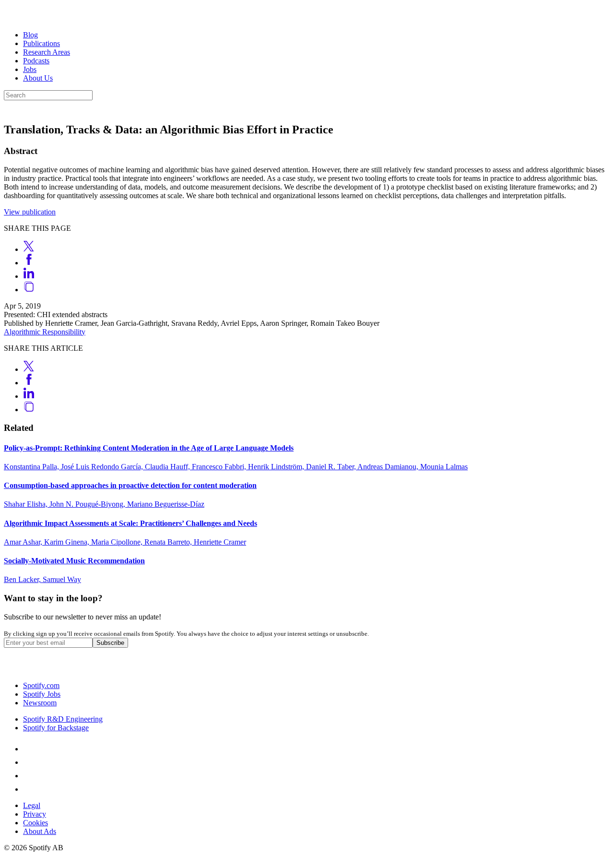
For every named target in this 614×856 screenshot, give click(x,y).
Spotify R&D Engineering (63, 719)
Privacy (34, 814)
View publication (30, 212)
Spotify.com (41, 685)
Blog (30, 35)
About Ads (39, 831)
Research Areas (46, 52)
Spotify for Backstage (56, 728)
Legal (31, 805)
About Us (38, 78)
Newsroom (40, 703)
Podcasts (36, 61)
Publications (41, 43)
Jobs (29, 69)
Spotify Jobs (41, 694)
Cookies (35, 823)
